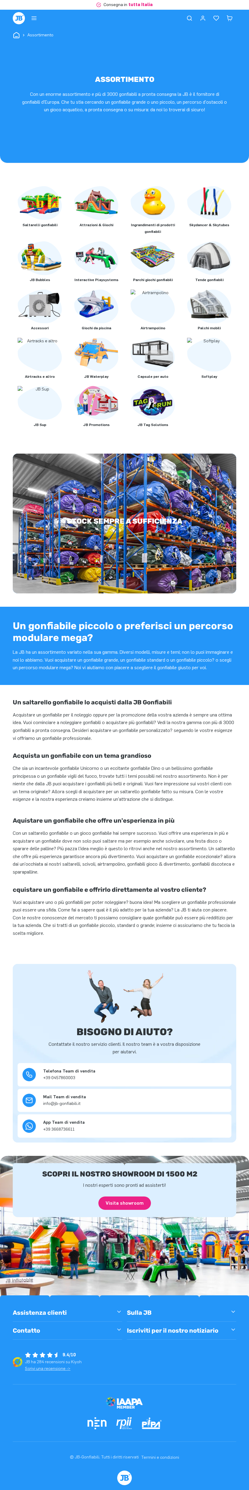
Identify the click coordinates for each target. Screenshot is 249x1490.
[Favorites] (216, 18)
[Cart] (229, 18)
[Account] (203, 18)
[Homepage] (19, 18)
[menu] (34, 18)
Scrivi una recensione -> (47, 1368)
